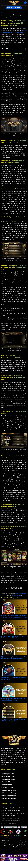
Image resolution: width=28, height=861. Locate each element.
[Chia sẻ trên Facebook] (9, 588)
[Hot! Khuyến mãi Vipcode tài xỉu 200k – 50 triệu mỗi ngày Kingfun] (14, 710)
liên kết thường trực (16, 595)
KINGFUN (4, 748)
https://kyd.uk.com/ (14, 810)
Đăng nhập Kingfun (8, 779)
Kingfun (3, 58)
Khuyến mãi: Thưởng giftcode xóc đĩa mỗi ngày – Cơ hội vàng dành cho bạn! (14, 616)
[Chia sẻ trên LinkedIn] (21, 588)
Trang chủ (4, 13)
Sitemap (15, 823)
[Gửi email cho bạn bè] (15, 588)
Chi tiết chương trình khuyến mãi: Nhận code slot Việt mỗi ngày (12, 637)
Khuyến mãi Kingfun (15, 13)
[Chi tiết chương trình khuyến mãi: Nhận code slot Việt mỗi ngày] (14, 627)
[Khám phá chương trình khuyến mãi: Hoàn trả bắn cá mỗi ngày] (14, 690)
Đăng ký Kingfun (8, 776)
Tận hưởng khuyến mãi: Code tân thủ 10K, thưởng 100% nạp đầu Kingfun (13, 657)
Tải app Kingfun (7, 787)
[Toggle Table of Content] (23, 49)
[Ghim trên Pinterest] (18, 588)
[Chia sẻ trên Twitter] (12, 588)
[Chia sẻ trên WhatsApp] (7, 588)
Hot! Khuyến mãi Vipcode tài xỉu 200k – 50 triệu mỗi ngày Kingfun (13, 720)
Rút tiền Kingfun (7, 784)
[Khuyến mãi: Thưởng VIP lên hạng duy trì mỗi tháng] (14, 669)
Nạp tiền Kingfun (8, 782)
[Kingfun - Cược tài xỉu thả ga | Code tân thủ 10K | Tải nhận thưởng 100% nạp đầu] (14, 2)
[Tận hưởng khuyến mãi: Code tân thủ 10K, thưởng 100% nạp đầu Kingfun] (14, 648)
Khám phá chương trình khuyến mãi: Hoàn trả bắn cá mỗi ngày (13, 699)
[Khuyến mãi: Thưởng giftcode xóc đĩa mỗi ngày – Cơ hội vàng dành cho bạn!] (14, 606)
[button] (25, 2)
